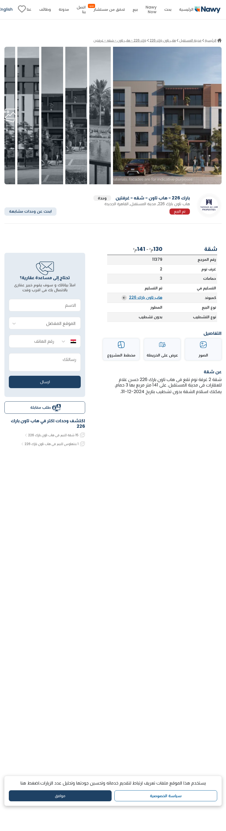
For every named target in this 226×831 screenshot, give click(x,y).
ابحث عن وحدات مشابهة (30, 211)
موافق (60, 796)
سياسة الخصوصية (166, 796)
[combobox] (50, 323)
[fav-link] (22, 9)
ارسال (45, 382)
